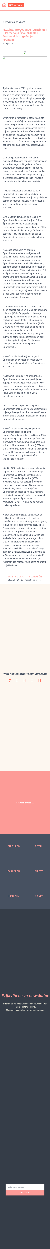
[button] (38, 5)
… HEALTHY (12, 896)
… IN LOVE (37, 871)
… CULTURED (12, 846)
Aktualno (14, 5)
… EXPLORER (12, 871)
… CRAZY (37, 896)
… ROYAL (37, 846)
